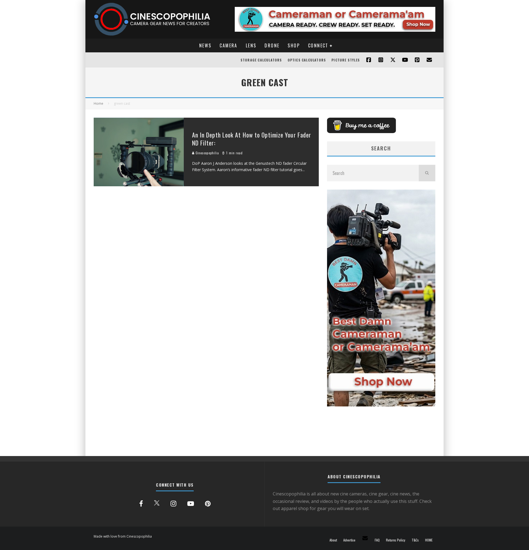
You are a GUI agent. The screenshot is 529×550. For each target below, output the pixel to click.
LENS (251, 45)
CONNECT (318, 45)
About (333, 540)
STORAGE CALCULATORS (261, 60)
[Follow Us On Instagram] (381, 60)
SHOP (294, 45)
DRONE (271, 45)
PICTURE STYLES (345, 60)
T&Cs (415, 540)
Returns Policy (395, 540)
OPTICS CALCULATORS (307, 60)
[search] (427, 173)
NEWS (205, 45)
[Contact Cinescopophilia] (429, 60)
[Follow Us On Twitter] (393, 60)
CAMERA (228, 45)
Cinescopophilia (207, 153)
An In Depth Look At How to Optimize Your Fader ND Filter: (251, 138)
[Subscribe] (405, 60)
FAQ (377, 540)
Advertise (349, 540)
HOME (429, 540)
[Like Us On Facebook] (369, 60)
